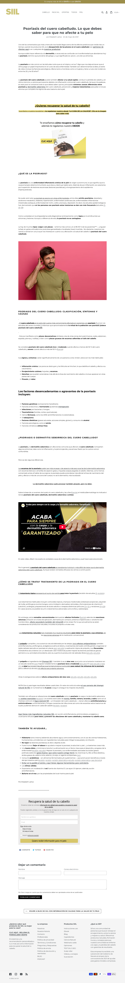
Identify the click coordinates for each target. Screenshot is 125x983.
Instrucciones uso (71, 928)
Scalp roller (68, 951)
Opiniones (68, 945)
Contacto (41, 934)
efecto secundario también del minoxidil (46, 622)
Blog (66, 934)
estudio (61, 648)
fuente (98, 323)
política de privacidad (33, 835)
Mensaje (21, 878)
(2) (19, 208)
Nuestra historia (43, 931)
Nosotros (40, 928)
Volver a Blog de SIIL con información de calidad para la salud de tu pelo (64, 911)
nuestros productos (52, 49)
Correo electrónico (71, 869)
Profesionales (42, 937)
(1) (104, 205)
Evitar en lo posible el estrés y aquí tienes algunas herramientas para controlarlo (55, 763)
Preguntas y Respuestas (46, 945)
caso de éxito (96, 760)
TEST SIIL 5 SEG (70, 948)
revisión (101, 593)
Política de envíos (44, 948)
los (27, 699)
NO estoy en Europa (28, 831)
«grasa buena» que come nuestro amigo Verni (55, 753)
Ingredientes (69, 937)
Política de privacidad (45, 940)
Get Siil (16, 978)
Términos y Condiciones (46, 943)
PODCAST (41, 959)
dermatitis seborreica (37, 87)
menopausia (63, 407)
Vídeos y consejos (71, 954)
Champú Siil (47, 661)
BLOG (39, 956)
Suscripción (68, 957)
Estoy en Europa (27, 829)
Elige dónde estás (26, 826)
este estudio (95, 664)
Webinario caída (70, 943)
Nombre (21, 869)
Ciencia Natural (70, 940)
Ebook (66, 931)
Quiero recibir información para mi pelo (49, 840)
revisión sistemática (60, 760)
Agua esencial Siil (41, 701)
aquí (55, 648)
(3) (22, 208)
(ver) (36, 664)
